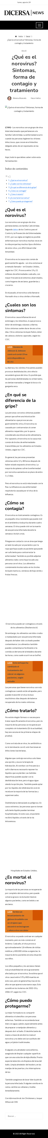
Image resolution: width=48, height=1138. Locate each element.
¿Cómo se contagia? (18, 191)
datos (15, 229)
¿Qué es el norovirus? (19, 180)
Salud (24, 51)
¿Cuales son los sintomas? (20, 184)
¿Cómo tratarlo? (16, 194)
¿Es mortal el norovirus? (20, 198)
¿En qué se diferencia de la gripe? (23, 187)
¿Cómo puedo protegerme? (21, 201)
